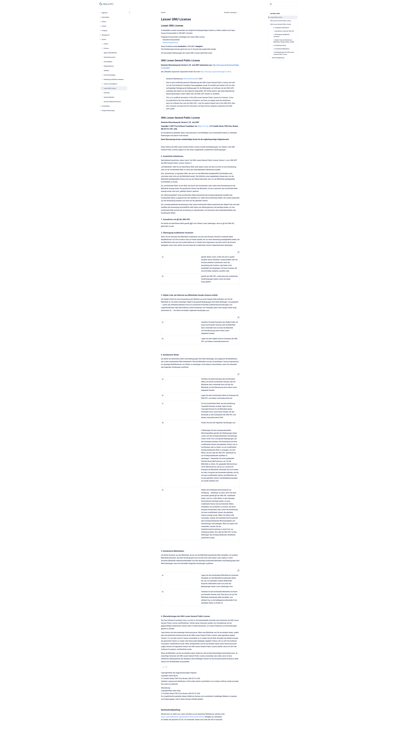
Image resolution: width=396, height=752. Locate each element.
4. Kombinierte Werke (280, 45)
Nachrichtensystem (109, 57)
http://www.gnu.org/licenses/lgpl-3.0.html (215, 72)
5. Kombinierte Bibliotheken (281, 49)
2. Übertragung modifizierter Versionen (282, 35)
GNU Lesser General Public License (280, 20)
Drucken (106, 48)
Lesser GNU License (110, 88)
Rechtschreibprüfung (278, 57)
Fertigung (104, 30)
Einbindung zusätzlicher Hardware (114, 79)
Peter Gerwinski (189, 79)
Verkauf (104, 26)
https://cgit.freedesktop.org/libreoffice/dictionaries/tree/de (182, 717)
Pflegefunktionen (109, 66)
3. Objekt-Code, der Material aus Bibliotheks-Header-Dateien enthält (284, 41)
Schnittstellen (106, 106)
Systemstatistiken (109, 97)
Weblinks (106, 70)
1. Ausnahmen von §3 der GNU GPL (284, 31)
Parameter (107, 93)
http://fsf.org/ (204, 126)
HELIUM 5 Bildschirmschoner (112, 101)
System (104, 39)
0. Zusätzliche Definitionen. (281, 27)
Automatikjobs (108, 61)
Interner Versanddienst (110, 84)
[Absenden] (270, 4)
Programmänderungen (108, 110)
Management (105, 35)
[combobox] (283, 4)
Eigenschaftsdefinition (110, 53)
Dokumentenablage (109, 75)
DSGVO (106, 44)
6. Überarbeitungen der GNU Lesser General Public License (284, 53)
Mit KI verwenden (231, 12)
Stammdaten (105, 17)
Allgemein (104, 13)
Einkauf (104, 21)
